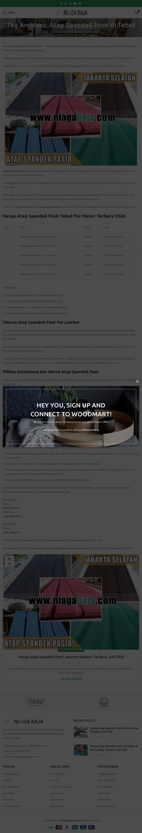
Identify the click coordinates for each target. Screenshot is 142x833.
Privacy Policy (91, 430)
